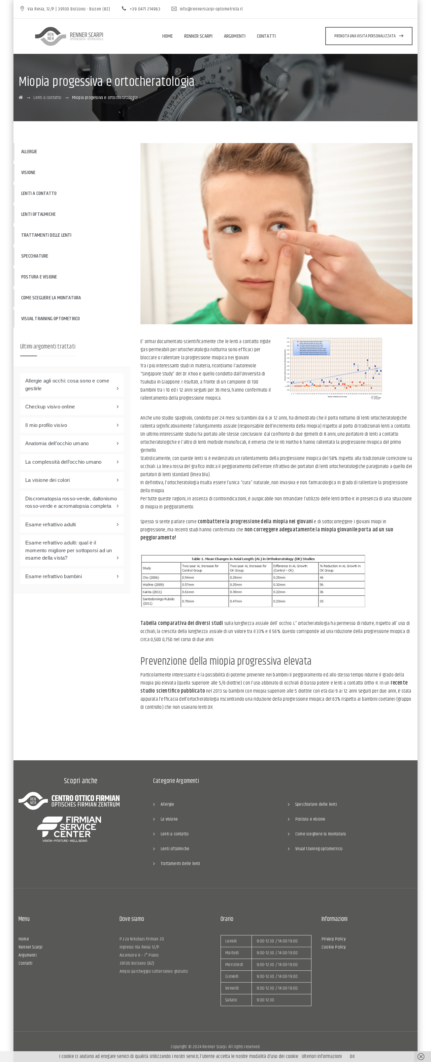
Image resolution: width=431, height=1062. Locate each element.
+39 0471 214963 (145, 9)
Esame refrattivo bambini (53, 576)
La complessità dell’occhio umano (63, 462)
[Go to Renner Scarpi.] (21, 97)
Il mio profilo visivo (46, 425)
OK (352, 1056)
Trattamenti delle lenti (46, 235)
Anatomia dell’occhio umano (57, 443)
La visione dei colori (47, 480)
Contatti (266, 36)
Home (167, 36)
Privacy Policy (333, 939)
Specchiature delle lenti (316, 804)
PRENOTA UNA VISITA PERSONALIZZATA (365, 36)
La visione (169, 819)
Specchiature (34, 256)
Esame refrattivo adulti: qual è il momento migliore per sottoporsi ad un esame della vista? (68, 550)
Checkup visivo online (50, 406)
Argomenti (235, 36)
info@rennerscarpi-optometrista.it (211, 9)
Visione (28, 172)
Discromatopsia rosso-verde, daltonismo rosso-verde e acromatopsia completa (71, 502)
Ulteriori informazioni (322, 1056)
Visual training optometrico (50, 318)
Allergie (29, 151)
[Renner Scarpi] (69, 36)
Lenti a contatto (39, 193)
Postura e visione (39, 277)
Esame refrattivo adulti (50, 524)
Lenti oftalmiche (38, 214)
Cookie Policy (334, 947)
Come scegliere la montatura (51, 298)
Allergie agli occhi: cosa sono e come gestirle (67, 384)
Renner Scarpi (198, 36)
